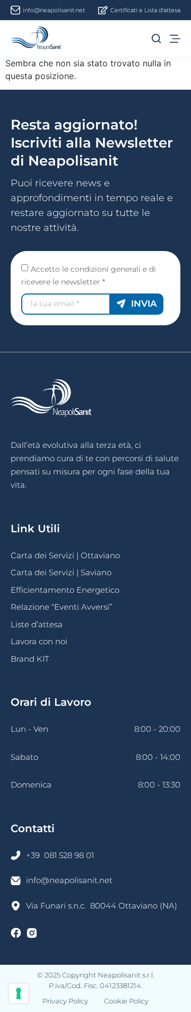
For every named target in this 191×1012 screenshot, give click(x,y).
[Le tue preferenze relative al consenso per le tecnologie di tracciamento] (18, 993)
